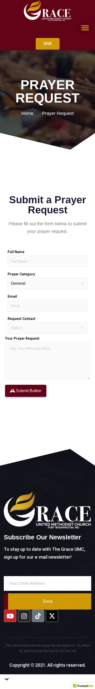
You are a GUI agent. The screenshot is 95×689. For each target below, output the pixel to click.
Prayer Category (21, 274)
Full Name (16, 252)
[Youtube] (10, 616)
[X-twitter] (52, 616)
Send (47, 601)
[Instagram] (24, 616)
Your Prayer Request (22, 338)
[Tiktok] (38, 616)
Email (12, 296)
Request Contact (21, 319)
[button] (85, 28)
